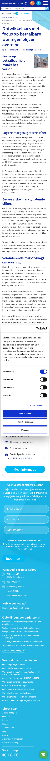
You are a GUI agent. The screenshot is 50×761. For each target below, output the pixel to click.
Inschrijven (14, 558)
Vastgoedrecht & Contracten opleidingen (20, 631)
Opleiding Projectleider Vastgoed (16, 693)
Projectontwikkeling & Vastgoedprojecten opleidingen (20, 636)
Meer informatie (25, 469)
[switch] (43, 379)
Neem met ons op (15, 608)
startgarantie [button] (44, 458)
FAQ (4, 731)
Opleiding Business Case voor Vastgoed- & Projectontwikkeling (20, 673)
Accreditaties (8, 727)
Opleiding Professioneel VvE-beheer (18, 689)
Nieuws (12, 17)
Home (4, 17)
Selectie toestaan (25, 422)
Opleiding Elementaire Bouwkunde (17, 682)
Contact (5, 735)
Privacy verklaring (10, 742)
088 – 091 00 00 (13, 581)
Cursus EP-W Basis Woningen (15, 685)
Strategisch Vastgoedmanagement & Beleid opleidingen (21, 622)
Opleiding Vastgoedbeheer (14, 664)
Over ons (6, 716)
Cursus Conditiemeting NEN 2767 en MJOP (20, 678)
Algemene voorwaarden (12, 738)
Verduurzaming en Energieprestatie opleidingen (23, 645)
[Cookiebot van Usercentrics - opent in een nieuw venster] (36, 328)
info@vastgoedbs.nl (15, 586)
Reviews (5, 720)
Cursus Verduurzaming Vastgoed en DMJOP (21, 700)
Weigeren (25, 430)
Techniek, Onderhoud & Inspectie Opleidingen (22, 641)
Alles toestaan (25, 414)
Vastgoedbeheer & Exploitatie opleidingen (20, 628)
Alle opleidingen (9, 712)
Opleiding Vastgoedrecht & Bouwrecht (19, 696)
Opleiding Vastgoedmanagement (17, 668)
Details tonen (36, 406)
